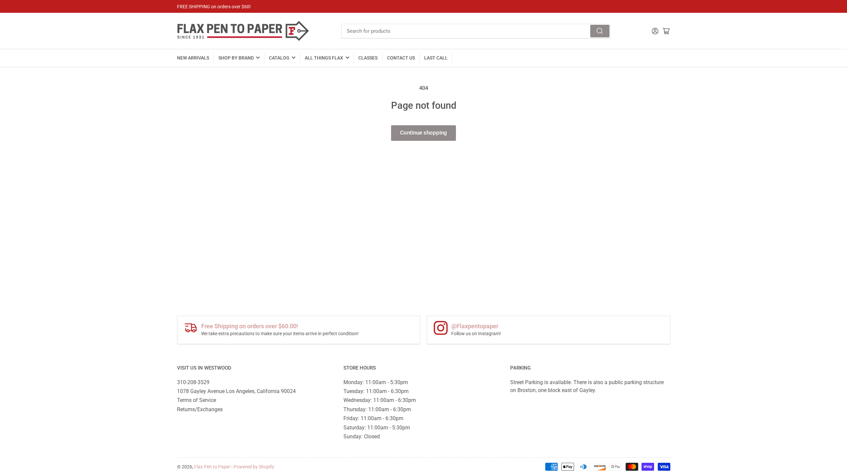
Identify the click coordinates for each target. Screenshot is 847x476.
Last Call (436, 57)
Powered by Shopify (254, 466)
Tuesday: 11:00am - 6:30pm (376, 391)
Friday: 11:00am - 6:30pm (373, 418)
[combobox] (475, 31)
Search (600, 31)
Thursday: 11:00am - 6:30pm (377, 409)
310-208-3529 (193, 382)
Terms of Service (196, 400)
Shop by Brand (236, 57)
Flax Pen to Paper (212, 466)
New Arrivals (193, 57)
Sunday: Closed (361, 436)
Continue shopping (423, 133)
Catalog (279, 57)
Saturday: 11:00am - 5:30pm (376, 427)
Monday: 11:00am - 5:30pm (375, 382)
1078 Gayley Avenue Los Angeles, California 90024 (236, 391)
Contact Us (401, 57)
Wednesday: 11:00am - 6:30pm (379, 400)
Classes (368, 57)
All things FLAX (324, 57)
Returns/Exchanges (200, 409)
